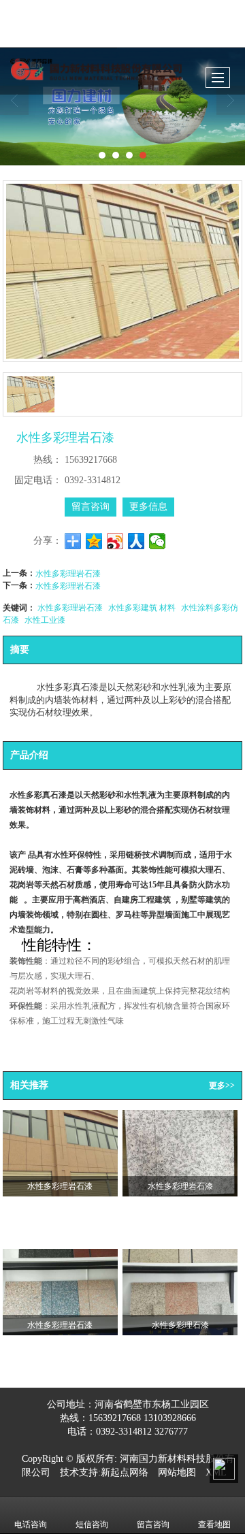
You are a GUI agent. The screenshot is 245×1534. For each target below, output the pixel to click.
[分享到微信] (157, 541)
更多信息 (148, 507)
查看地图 (214, 1524)
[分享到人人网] (136, 541)
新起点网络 (124, 1472)
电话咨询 (30, 1524)
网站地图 (177, 1472)
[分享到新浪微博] (115, 541)
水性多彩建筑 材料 (142, 607)
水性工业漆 (44, 619)
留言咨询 (90, 507)
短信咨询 (92, 1524)
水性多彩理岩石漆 (68, 572)
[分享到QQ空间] (94, 541)
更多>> (222, 1085)
